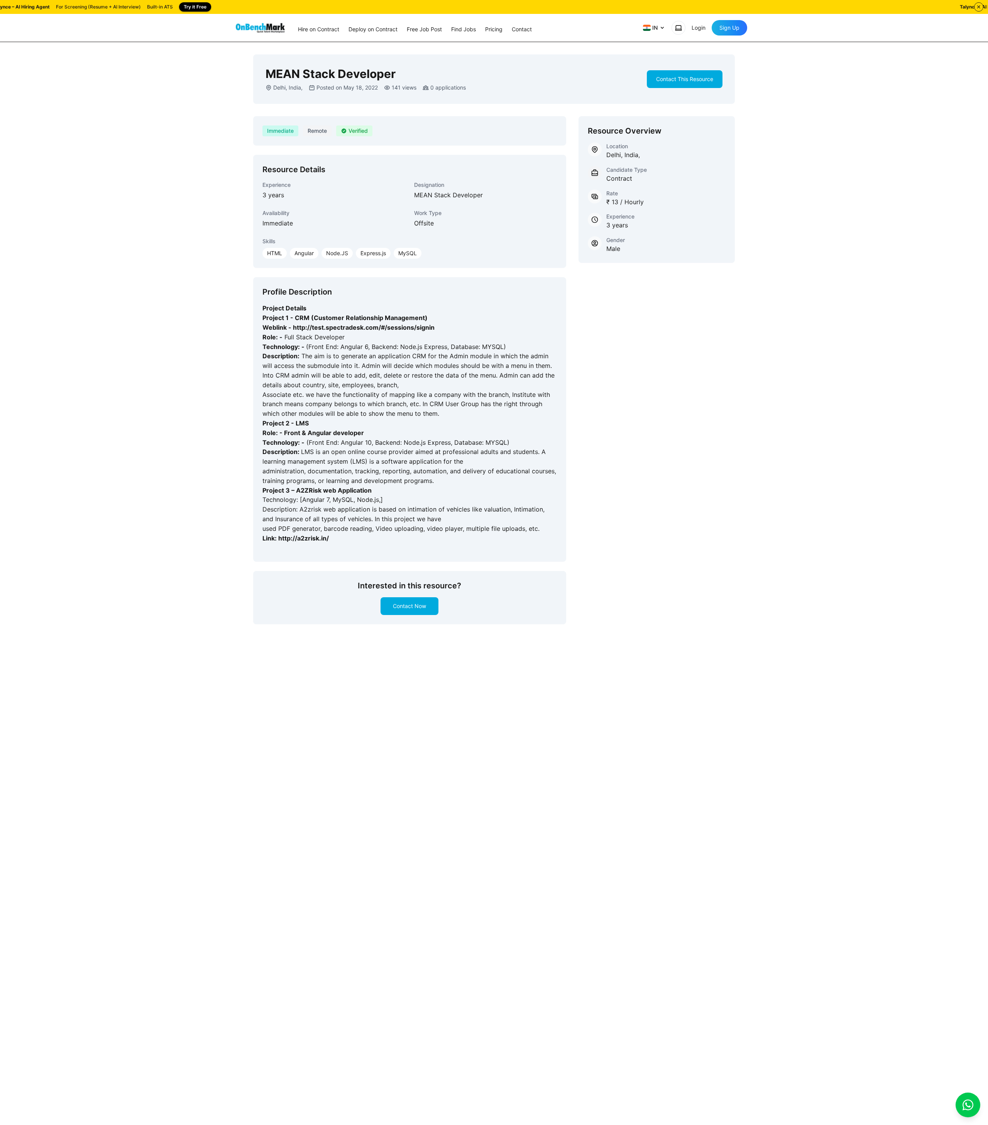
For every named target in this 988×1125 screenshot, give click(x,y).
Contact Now (409, 606)
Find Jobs (463, 29)
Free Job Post (424, 29)
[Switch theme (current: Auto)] (678, 28)
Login (698, 27)
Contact (522, 29)
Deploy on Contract (373, 29)
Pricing (493, 29)
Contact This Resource (684, 79)
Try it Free (195, 7)
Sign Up (729, 27)
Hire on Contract (318, 29)
